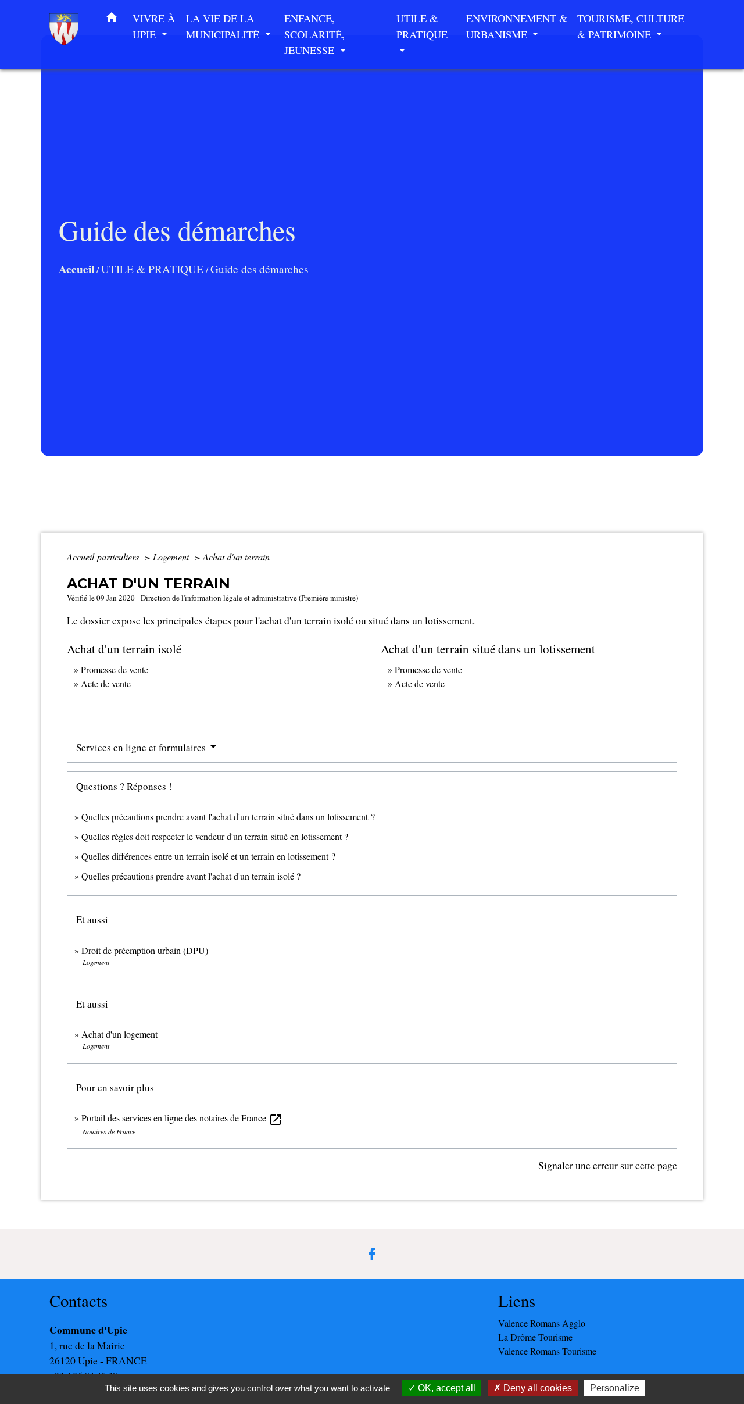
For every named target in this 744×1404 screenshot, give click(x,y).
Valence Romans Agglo (541, 1323)
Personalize (614, 1388)
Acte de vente (106, 683)
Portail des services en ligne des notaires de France (181, 1118)
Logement (172, 557)
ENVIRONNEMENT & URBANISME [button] (516, 26)
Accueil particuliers (104, 557)
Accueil (76, 269)
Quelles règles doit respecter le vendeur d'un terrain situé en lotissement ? (214, 836)
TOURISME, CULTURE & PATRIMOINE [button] (630, 26)
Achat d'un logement (119, 1034)
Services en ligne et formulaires (142, 747)
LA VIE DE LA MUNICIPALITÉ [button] (224, 26)
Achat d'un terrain (236, 557)
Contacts (78, 1301)
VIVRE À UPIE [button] (154, 26)
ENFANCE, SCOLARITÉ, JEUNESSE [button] (314, 34)
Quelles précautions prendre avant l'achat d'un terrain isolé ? (192, 876)
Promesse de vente (114, 669)
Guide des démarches (259, 269)
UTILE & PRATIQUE (152, 269)
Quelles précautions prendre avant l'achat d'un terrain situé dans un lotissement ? (228, 816)
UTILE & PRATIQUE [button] (422, 26)
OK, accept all (445, 1388)
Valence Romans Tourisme (547, 1351)
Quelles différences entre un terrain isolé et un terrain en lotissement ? (208, 856)
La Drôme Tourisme (535, 1337)
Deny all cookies (536, 1388)
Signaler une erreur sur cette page (607, 1165)
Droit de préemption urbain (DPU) (144, 950)
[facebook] (372, 1254)
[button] (111, 20)
